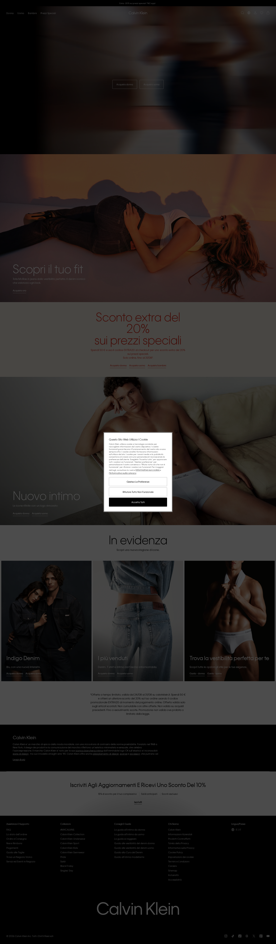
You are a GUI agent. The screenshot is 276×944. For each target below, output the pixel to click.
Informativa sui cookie (148, 469)
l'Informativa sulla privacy (122, 473)
